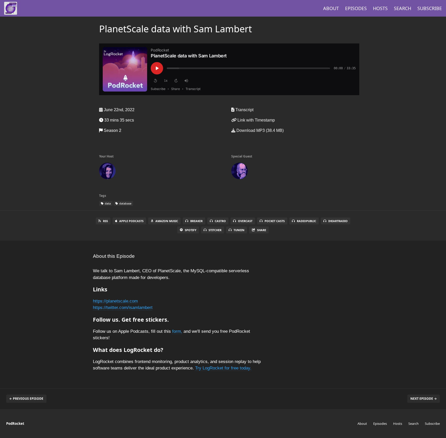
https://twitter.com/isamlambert (123, 307)
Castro (220, 221)
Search (402, 8)
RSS (105, 221)
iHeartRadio (338, 221)
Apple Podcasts (131, 221)
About (331, 8)
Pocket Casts (275, 221)
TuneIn (239, 230)
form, (177, 331)
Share (261, 230)
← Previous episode (26, 398)
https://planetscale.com (115, 301)
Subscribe (429, 8)
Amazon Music (166, 221)
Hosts (380, 8)
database (124, 203)
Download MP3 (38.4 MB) (259, 130)
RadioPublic (306, 221)
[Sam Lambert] (239, 172)
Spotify (190, 230)
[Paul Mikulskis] (107, 172)
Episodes (356, 8)
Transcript (243, 110)
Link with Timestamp (255, 120)
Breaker (196, 221)
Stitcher (215, 230)
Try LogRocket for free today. (223, 368)
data (107, 203)
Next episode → (423, 398)
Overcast (245, 221)
